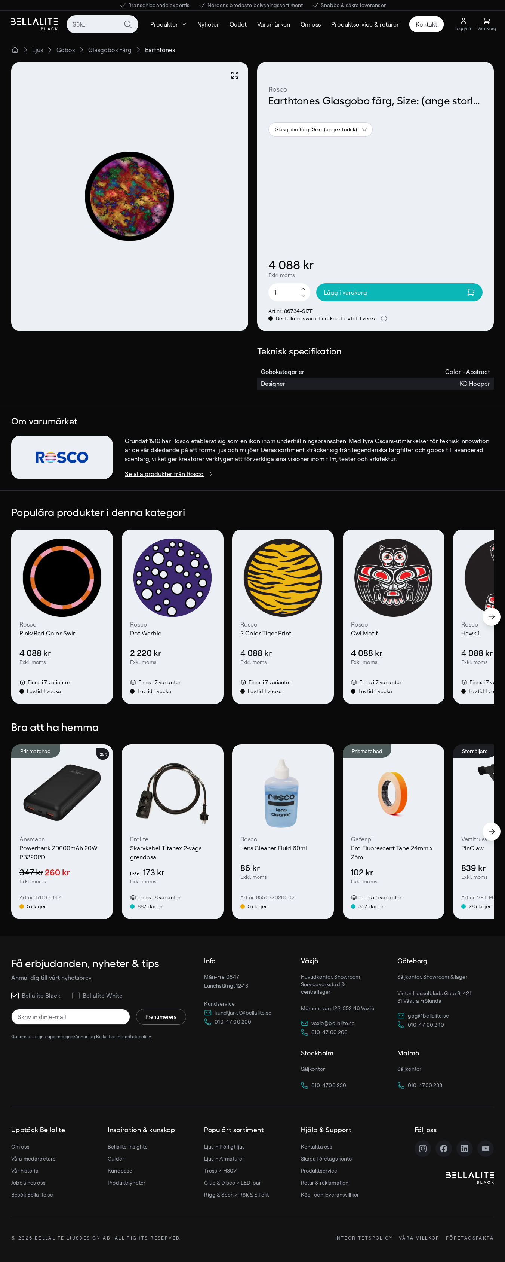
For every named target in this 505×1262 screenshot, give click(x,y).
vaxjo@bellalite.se (333, 1023)
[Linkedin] (464, 1148)
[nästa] (492, 617)
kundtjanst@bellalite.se (243, 1012)
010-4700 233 (425, 1085)
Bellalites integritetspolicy (123, 1036)
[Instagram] (423, 1148)
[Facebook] (443, 1148)
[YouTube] (485, 1148)
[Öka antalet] (303, 288)
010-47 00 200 (233, 1021)
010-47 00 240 (426, 1024)
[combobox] (102, 24)
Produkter (164, 24)
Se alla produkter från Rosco (164, 474)
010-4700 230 (329, 1085)
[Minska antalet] (303, 296)
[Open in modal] (234, 75)
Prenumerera (161, 1016)
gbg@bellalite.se (428, 1015)
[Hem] (15, 50)
